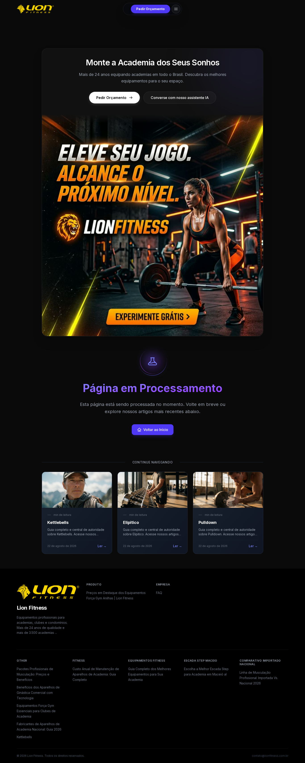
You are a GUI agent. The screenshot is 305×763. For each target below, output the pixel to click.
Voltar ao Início (155, 429)
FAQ (159, 593)
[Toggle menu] (175, 8)
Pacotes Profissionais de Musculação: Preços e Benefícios (35, 674)
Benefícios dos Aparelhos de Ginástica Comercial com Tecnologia (38, 692)
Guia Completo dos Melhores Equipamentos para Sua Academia (149, 674)
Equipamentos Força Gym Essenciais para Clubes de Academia (36, 711)
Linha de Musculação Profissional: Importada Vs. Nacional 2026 (259, 678)
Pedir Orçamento (150, 9)
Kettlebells (24, 737)
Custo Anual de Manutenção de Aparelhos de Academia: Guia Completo (96, 674)
